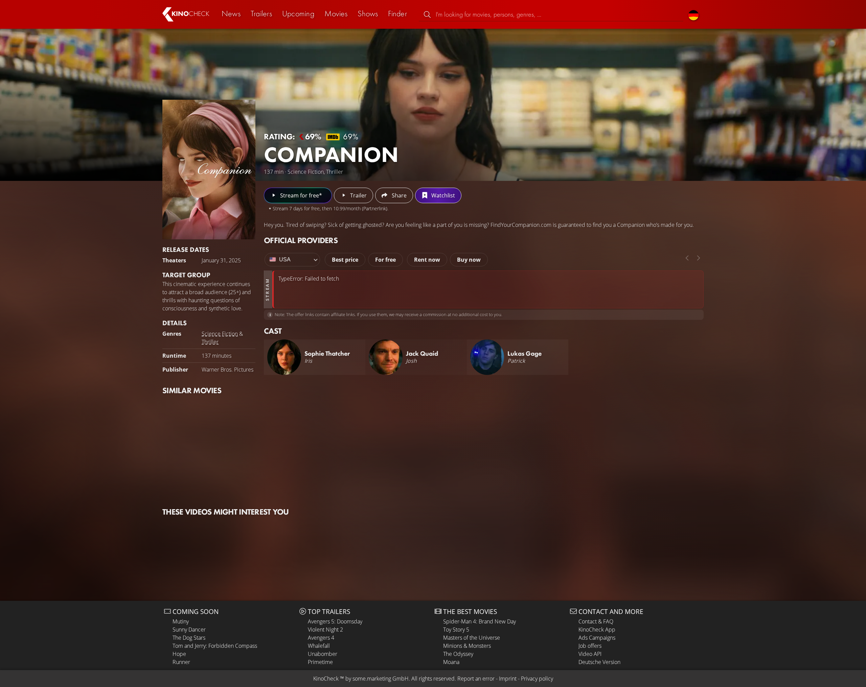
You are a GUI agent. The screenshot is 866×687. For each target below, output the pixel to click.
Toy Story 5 (456, 629)
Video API (589, 653)
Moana (451, 662)
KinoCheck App (596, 629)
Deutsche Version (599, 662)
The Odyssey (458, 653)
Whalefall (319, 645)
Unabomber (322, 653)
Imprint (508, 678)
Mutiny (181, 621)
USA (285, 259)
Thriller (210, 342)
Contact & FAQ (595, 621)
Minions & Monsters (467, 645)
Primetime (320, 662)
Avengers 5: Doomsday (335, 621)
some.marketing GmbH (380, 678)
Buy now (469, 259)
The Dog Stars (189, 637)
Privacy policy (537, 678)
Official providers (301, 240)
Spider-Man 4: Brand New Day (479, 621)
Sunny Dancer (189, 629)
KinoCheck (326, 678)
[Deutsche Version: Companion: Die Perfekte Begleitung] (693, 14)
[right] (698, 258)
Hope (179, 653)
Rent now (427, 259)
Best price (345, 259)
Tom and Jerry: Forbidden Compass (215, 645)
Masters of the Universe (471, 637)
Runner (181, 662)
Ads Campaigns (596, 637)
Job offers (589, 645)
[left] (687, 258)
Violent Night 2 (325, 629)
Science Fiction (220, 333)
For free (385, 259)
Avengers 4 (321, 637)
